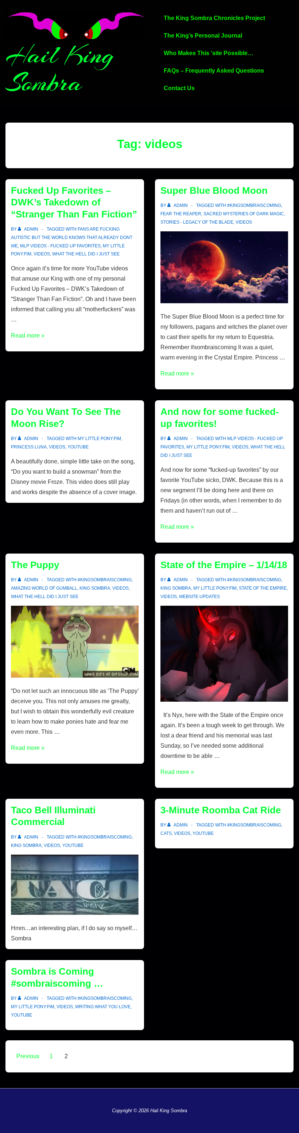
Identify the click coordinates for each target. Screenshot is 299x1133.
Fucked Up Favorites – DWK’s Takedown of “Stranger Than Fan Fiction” (74, 202)
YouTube (78, 447)
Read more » (27, 335)
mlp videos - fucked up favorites (60, 245)
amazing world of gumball (44, 588)
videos (42, 254)
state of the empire (263, 588)
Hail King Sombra (59, 69)
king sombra (94, 588)
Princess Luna (29, 447)
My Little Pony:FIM (99, 438)
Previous (27, 1056)
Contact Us (179, 88)
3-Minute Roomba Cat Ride (220, 810)
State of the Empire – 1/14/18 (223, 564)
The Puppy (35, 564)
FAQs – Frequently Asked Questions (214, 71)
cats (166, 833)
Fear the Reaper (180, 213)
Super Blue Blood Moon (214, 190)
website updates (199, 596)
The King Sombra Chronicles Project (214, 18)
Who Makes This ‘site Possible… (208, 53)
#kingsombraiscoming (254, 205)
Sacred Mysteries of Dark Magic (243, 213)
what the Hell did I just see (86, 254)
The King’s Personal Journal (203, 35)
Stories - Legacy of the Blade (196, 222)
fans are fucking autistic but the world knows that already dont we (71, 237)
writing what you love (103, 1006)
